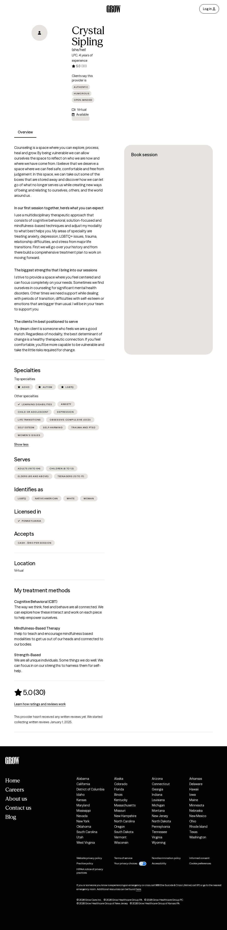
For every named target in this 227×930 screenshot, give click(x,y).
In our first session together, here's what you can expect (59, 208)
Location (24, 563)
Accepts (24, 534)
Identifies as (28, 489)
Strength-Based (27, 655)
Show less (21, 444)
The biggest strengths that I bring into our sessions (55, 270)
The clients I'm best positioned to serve (46, 321)
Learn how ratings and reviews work (40, 704)
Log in (207, 9)
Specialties (27, 370)
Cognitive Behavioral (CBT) (35, 601)
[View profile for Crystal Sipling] (39, 50)
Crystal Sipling (88, 36)
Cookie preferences (200, 863)
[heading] (29, 692)
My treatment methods (42, 590)
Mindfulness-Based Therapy (37, 628)
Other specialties (26, 396)
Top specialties (24, 379)
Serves (22, 459)
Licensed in (27, 511)
